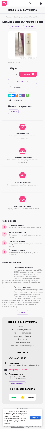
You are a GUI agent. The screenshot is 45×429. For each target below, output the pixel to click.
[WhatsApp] (27, 95)
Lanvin (16, 17)
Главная (9, 17)
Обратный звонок (16, 384)
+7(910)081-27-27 (17, 358)
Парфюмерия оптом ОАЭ (22, 9)
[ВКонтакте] (13, 95)
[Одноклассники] (16, 95)
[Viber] (23, 95)
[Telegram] (20, 95)
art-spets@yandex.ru (18, 370)
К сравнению (16, 87)
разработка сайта (17, 427)
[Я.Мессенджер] (9, 95)
